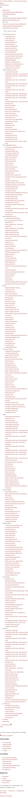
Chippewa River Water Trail (12, 170)
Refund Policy (3, 792)
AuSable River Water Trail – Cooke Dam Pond (16, 101)
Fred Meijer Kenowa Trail (11, 188)
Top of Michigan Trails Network (13, 572)
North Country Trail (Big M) (12, 563)
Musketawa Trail (9, 610)
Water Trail (14, 28)
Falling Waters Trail (10, 254)
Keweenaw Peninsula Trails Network (14, 56)
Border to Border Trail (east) (12, 232)
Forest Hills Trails (9, 172)
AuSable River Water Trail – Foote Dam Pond (16, 83)
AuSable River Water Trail (11, 71)
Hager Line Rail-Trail (10, 273)
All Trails (5, 750)
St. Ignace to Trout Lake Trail (12, 67)
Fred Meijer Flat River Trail (11, 180)
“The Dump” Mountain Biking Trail (13, 147)
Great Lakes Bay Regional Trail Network (15, 271)
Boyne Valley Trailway (10, 113)
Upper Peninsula (6, 746)
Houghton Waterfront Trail (11, 46)
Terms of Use (12, 790)
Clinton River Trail (9, 244)
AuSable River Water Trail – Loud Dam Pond (16, 93)
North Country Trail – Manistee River (14, 561)
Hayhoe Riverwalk (9, 275)
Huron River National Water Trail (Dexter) (15, 283)
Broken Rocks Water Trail (11, 240)
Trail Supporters (9, 717)
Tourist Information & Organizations (14, 713)
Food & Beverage (9, 709)
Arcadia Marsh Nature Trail (11, 155)
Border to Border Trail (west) (12, 234)
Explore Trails (6, 10)
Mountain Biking (18, 26)
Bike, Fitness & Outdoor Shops (12, 707)
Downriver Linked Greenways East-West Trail (16, 250)
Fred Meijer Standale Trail (11, 198)
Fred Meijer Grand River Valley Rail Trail (15, 184)
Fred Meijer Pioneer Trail (11, 196)
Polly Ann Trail (9, 509)
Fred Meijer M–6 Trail (10, 190)
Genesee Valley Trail (10, 264)
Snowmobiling (7, 28)
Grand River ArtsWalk (10, 270)
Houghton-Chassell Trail (11, 48)
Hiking (23, 24)
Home (1, 726)
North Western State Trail (11, 139)
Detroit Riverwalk (9, 248)
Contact (4, 778)
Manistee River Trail (10, 555)
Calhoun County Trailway (11, 167)
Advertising (5, 719)
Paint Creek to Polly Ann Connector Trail (15, 503)
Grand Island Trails (9, 40)
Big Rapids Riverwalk (10, 161)
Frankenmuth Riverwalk (11, 260)
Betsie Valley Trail (9, 107)
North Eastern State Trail (11, 135)
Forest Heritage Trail (10, 117)
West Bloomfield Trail (10, 521)
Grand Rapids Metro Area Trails (12, 541)
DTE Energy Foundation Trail (12, 252)
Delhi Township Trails (10, 246)
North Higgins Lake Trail (11, 137)
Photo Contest (6, 721)
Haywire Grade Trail (10, 44)
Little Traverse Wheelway (11, 129)
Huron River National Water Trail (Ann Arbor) (16, 281)
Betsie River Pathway (10, 105)
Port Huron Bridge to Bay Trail (12, 511)
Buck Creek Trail (9, 163)
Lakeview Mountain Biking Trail (13, 551)
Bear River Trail (9, 103)
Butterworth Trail (9, 165)
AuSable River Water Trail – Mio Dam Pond (15, 95)
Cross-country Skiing (14, 24)
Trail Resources (6, 703)
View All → (13, 34)
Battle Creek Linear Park (11, 157)
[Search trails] (11, 724)
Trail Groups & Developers (11, 715)
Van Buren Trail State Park (11, 517)
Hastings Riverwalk (10, 695)
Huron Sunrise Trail (10, 125)
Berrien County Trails (10, 159)
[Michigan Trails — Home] (4, 5)
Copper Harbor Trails (10, 38)
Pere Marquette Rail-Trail (11, 507)
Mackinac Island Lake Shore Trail (13, 58)
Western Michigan (11, 14)
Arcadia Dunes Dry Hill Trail (12, 153)
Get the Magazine (5, 724)
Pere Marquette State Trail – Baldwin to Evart (16, 620)
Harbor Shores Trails (10, 691)
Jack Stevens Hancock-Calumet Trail (14, 54)
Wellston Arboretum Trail (11, 575)
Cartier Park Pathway (10, 168)
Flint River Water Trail (10, 258)
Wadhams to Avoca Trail (11, 519)
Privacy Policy (3, 790)
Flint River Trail (9, 256)
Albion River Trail (9, 149)
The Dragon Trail (9, 571)
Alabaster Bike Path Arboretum (12, 218)
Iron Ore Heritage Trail (10, 52)
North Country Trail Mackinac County (14, 64)
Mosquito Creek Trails (10, 559)
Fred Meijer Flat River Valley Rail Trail (14, 182)
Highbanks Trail (9, 123)
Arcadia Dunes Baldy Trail (11, 151)
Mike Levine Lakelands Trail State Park (14, 501)
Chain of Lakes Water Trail (11, 115)
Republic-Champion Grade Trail (12, 65)
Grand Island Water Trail (11, 42)
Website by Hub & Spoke (6, 795)
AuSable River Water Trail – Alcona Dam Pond (16, 73)
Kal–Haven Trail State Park (11, 606)
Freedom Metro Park (10, 262)
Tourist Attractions (9, 711)
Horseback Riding (8, 26)
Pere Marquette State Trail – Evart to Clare (15, 622)
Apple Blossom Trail (10, 36)
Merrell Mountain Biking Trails (12, 557)
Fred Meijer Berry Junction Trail (13, 174)
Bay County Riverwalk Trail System (13, 220)
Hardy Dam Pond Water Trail (12, 693)
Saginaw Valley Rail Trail (11, 513)
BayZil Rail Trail (9, 222)
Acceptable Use (20, 790)
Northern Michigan (15, 12)
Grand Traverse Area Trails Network (13, 119)
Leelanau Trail (8, 127)
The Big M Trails (9, 569)
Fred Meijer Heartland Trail (11, 186)
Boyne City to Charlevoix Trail (12, 111)
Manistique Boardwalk (10, 60)
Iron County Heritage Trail (11, 50)
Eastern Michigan (7, 12)
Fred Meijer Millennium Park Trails (13, 194)
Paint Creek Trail (9, 505)
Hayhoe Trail (8, 277)
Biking (5, 24)
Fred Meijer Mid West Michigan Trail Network (16, 192)
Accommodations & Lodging (12, 705)
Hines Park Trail (9, 279)
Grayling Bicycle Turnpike (11, 121)
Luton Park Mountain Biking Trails (13, 553)
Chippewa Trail (9, 242)
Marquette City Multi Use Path (12, 62)
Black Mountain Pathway (11, 109)
